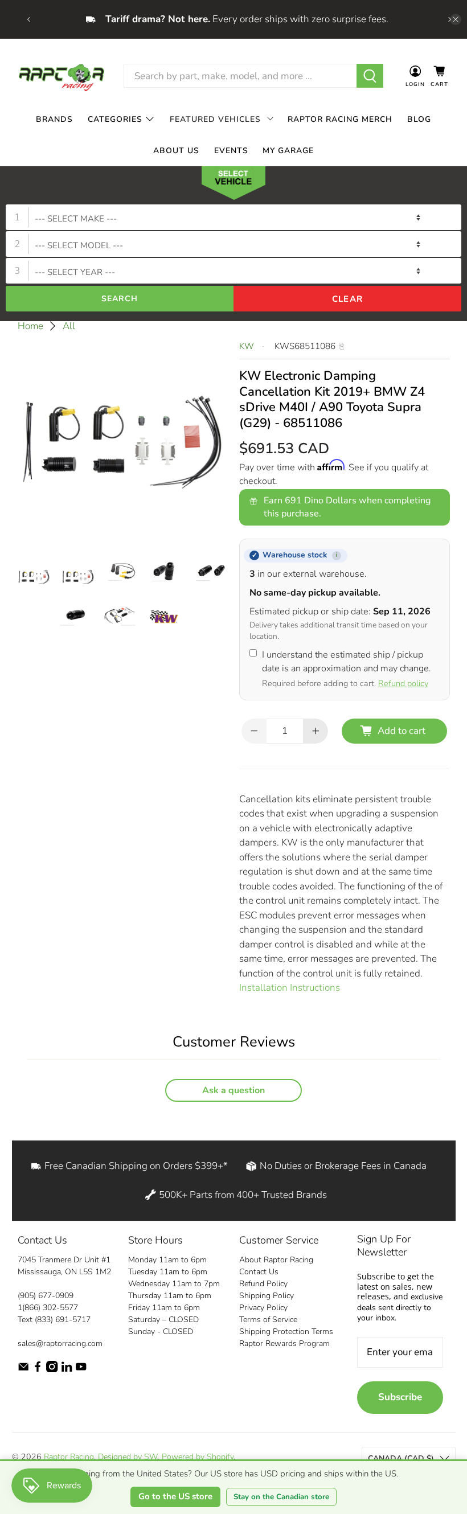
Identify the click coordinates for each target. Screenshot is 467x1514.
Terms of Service (268, 1319)
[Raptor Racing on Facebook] (37, 1369)
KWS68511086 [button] (305, 346)
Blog (419, 119)
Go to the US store (175, 1496)
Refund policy (403, 683)
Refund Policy (263, 1283)
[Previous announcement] (28, 19)
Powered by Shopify (197, 1456)
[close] (455, 19)
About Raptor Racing (276, 1259)
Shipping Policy (266, 1295)
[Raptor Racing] (61, 76)
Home (30, 326)
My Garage (288, 150)
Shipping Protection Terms (286, 1331)
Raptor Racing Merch (340, 119)
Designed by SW (128, 1456)
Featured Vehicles (215, 119)
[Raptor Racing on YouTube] (81, 1369)
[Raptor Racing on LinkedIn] (66, 1369)
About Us (176, 150)
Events (231, 150)
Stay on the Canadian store (281, 1497)
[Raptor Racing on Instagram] (52, 1369)
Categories (115, 119)
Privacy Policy (263, 1307)
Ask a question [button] (233, 1090)
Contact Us (258, 1271)
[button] (233, 185)
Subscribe (400, 1397)
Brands (54, 119)
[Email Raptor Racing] (23, 1369)
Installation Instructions (289, 987)
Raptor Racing (69, 1456)
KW (246, 346)
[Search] (370, 76)
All (69, 326)
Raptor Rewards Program (284, 1343)
